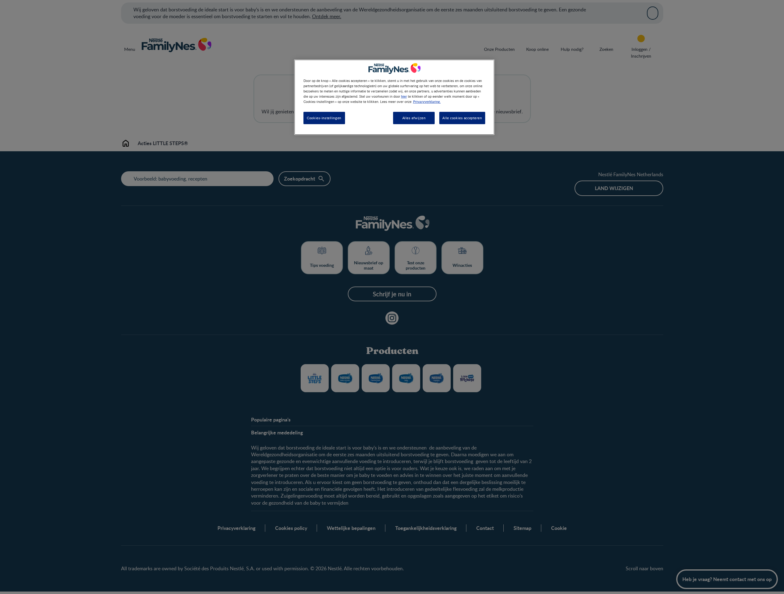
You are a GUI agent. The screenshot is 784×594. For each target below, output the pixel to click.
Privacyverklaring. (427, 101)
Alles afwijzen (414, 118)
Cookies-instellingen (324, 118)
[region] (394, 97)
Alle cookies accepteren (462, 118)
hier (404, 96)
